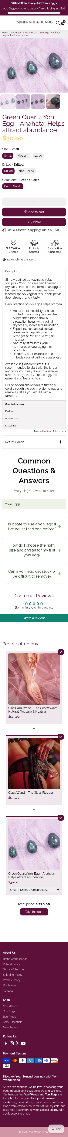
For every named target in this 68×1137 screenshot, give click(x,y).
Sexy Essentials (12, 1021)
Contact (8, 990)
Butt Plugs (9, 1016)
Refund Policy (11, 964)
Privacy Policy (11, 980)
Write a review (34, 618)
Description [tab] (11, 271)
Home (5, 32)
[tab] (34, 404)
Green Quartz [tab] (12, 418)
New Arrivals (11, 1027)
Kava (63, 431)
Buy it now (34, 222)
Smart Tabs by (53, 431)
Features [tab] (10, 411)
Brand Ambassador (15, 958)
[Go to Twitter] (17, 1044)
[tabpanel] (34, 338)
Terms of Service (13, 969)
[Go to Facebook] (6, 1044)
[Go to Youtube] (23, 1044)
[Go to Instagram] (11, 1044)
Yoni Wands (10, 1006)
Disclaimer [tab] (11, 425)
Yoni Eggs (16, 32)
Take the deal (34, 912)
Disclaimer (9, 985)
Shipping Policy (12, 974)
